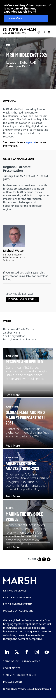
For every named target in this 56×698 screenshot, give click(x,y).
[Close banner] (50, 5)
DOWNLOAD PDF (21, 299)
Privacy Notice (31, 661)
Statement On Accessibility (19, 674)
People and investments (17, 604)
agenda (30, 142)
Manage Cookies (13, 681)
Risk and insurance (14, 590)
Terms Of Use (11, 661)
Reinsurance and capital (18, 597)
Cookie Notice (11, 668)
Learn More (14, 18)
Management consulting (18, 610)
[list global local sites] (39, 32)
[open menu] (49, 32)
